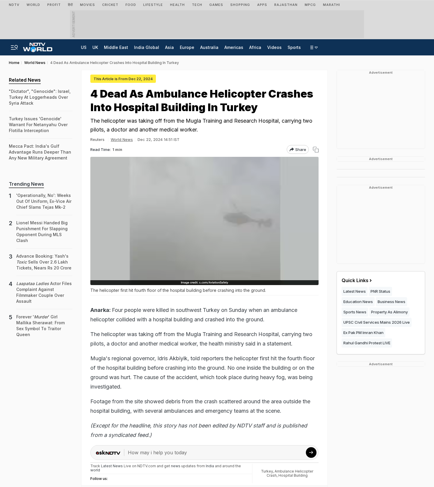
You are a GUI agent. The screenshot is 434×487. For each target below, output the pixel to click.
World (33, 5)
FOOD (130, 5)
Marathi (331, 5)
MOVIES (87, 5)
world (95, 470)
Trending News (26, 184)
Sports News (354, 312)
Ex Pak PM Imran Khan (363, 332)
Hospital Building (293, 475)
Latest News (354, 291)
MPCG (310, 5)
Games (216, 5)
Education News (358, 301)
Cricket (110, 5)
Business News (391, 301)
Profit (54, 5)
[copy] (316, 149)
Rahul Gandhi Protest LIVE (366, 342)
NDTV (14, 5)
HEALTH (177, 5)
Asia (169, 47)
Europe (187, 47)
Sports (294, 47)
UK (95, 47)
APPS (262, 5)
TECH (197, 5)
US (84, 47)
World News (122, 139)
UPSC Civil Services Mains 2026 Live (376, 322)
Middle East (116, 47)
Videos (274, 47)
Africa (255, 47)
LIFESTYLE (153, 5)
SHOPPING (240, 5)
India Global (146, 47)
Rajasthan (286, 5)
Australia (209, 47)
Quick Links (355, 280)
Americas (233, 47)
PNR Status (380, 291)
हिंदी (70, 5)
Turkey (267, 471)
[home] (37, 45)
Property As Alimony (389, 312)
